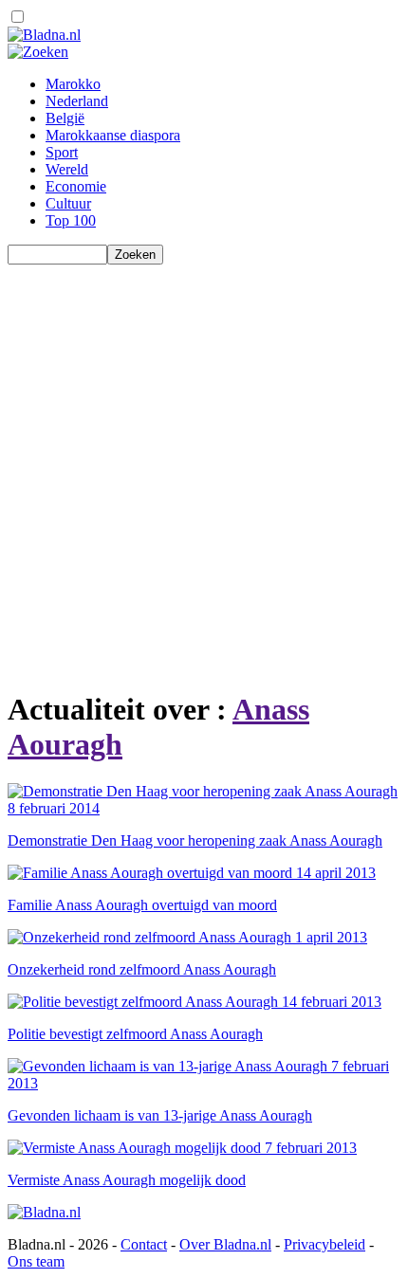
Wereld (67, 169)
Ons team (36, 1261)
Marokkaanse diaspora (113, 135)
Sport (62, 152)
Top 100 (71, 220)
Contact (144, 1244)
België (65, 118)
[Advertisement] (204, 468)
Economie (76, 186)
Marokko (73, 84)
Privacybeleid (324, 1244)
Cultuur (68, 203)
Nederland (77, 101)
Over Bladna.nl (225, 1244)
